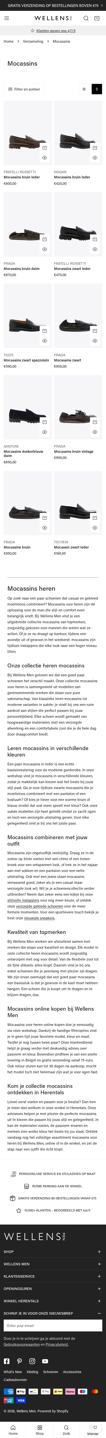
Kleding (32, 1371)
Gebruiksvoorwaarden (22, 1344)
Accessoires (72, 1371)
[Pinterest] (19, 1361)
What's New (13, 1371)
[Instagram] (32, 1361)
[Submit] (96, 1325)
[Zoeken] (86, 18)
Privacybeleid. (57, 1344)
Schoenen (50, 1371)
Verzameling (33, 41)
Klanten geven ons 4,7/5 (55, 30)
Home (9, 41)
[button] (96, 18)
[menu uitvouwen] (7, 18)
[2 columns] (96, 89)
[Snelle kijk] (45, 158)
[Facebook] (6, 1361)
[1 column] (84, 89)
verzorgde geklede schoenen (39, 906)
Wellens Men (26, 1411)
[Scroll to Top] (97, 1412)
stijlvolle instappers (23, 900)
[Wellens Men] (53, 18)
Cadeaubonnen (15, 1379)
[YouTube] (45, 1361)
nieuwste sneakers (39, 917)
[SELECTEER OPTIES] (45, 148)
